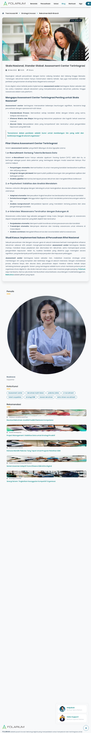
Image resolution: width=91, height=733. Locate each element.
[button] (80, 3)
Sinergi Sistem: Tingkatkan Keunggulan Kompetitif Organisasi (31, 481)
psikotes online (53, 393)
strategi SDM (30, 397)
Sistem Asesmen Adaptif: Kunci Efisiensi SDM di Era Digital (29, 466)
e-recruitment (68, 393)
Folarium (81, 269)
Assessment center (15, 393)
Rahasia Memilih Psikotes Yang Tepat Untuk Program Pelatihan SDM (33, 451)
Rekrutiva (10, 275)
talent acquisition (14, 397)
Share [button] (31, 70)
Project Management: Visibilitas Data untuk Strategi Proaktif (31, 435)
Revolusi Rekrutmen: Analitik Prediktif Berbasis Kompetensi (30, 420)
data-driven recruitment (66, 397)
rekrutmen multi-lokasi (35, 393)
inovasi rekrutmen (46, 397)
